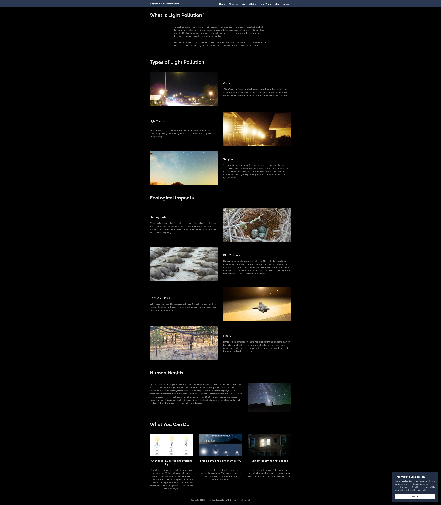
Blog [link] (277, 4)
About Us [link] (233, 4)
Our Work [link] (266, 4)
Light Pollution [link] (249, 4)
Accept (415, 496)
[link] (164, 3)
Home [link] (222, 4)
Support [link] (287, 4)
